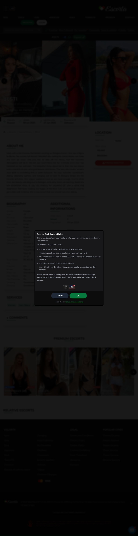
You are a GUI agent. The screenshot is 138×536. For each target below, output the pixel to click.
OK (78, 295)
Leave (60, 295)
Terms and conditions (74, 302)
